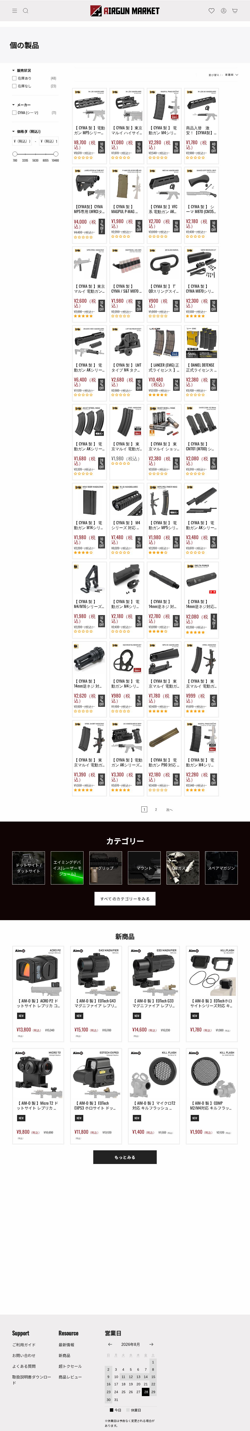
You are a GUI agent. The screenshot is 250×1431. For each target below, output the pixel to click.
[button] (25, 10)
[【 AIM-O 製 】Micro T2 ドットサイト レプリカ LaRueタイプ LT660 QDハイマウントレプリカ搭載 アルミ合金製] (38, 1074)
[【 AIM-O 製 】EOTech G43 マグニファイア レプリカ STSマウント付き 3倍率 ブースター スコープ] (96, 972)
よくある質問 (24, 1366)
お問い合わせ (24, 1355)
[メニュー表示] (15, 10)
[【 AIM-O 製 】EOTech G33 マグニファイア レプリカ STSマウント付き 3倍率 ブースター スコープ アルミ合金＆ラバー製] (154, 972)
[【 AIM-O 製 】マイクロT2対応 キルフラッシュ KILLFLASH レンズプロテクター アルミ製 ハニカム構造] (154, 1074)
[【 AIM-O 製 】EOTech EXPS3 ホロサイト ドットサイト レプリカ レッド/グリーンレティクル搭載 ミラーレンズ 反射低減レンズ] (96, 1074)
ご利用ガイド (24, 1345)
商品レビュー (70, 1377)
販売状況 (24, 70)
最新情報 (66, 1345)
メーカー (24, 104)
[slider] (14, 154)
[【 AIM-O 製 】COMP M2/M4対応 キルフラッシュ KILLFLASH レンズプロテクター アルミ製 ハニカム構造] (212, 1074)
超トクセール (70, 1366)
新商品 (64, 1355)
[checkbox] (34, 78)
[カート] (234, 10)
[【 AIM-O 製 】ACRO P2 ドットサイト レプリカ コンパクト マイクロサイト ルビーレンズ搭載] (38, 972)
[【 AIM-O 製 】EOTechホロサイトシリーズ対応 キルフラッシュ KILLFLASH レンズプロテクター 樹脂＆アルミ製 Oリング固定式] (212, 972)
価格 (28, 131)
